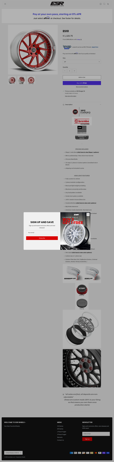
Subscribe (42, 238)
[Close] (88, 214)
